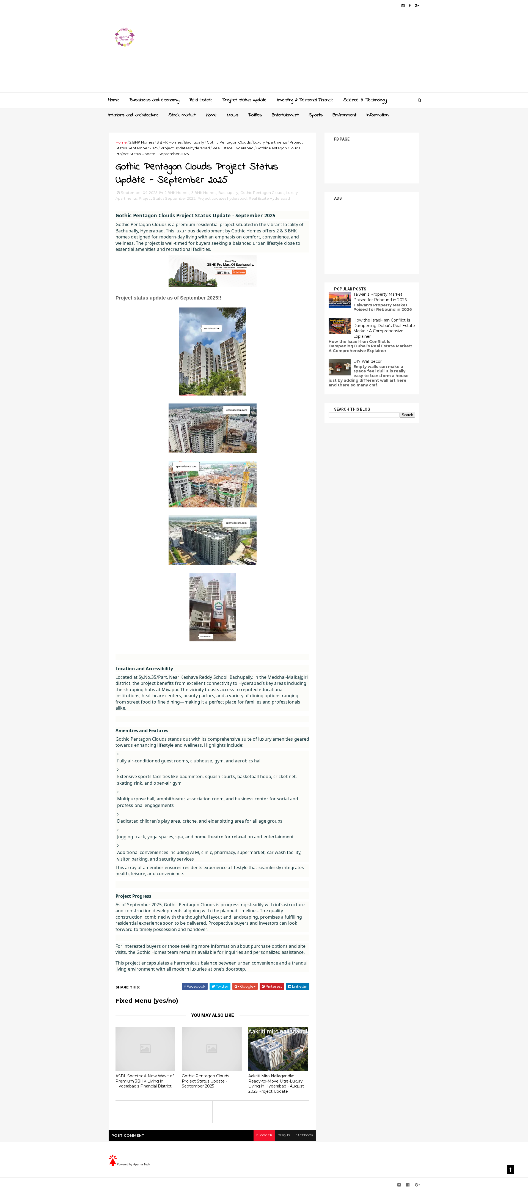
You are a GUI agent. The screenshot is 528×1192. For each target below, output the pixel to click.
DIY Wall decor (367, 361)
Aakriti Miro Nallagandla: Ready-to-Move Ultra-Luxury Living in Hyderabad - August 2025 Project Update (276, 1083)
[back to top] (510, 1169)
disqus (284, 1135)
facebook (305, 1135)
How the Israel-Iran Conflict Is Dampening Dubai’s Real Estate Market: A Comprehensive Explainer (384, 328)
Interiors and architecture (133, 115)
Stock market (182, 115)
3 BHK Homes (169, 142)
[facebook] (410, 5)
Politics (255, 115)
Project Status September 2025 (167, 198)
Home (113, 100)
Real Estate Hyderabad (233, 148)
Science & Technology (365, 100)
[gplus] (417, 5)
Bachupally (194, 142)
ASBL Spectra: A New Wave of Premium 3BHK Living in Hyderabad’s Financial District (145, 1081)
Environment (344, 115)
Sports (316, 115)
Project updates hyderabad (185, 148)
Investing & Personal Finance (305, 100)
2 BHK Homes (142, 142)
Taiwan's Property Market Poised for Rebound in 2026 (380, 297)
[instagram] (403, 5)
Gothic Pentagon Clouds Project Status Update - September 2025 (205, 1081)
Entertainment (285, 115)
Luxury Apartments (270, 142)
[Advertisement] (319, 53)
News (232, 115)
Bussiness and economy (154, 100)
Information (377, 115)
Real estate (200, 100)
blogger (264, 1135)
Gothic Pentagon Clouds (229, 142)
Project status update (244, 100)
